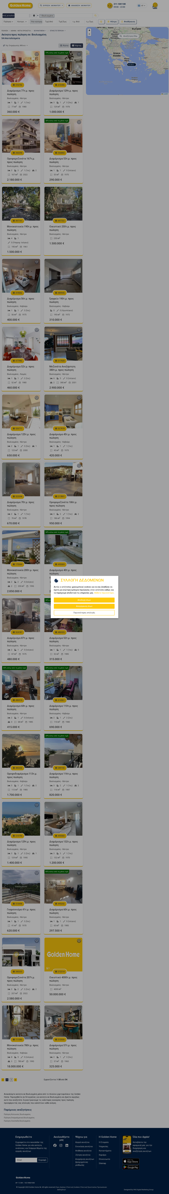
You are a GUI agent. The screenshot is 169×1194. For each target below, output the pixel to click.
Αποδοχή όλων (84, 600)
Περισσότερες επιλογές (84, 612)
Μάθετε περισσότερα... (104, 593)
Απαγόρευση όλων (84, 606)
